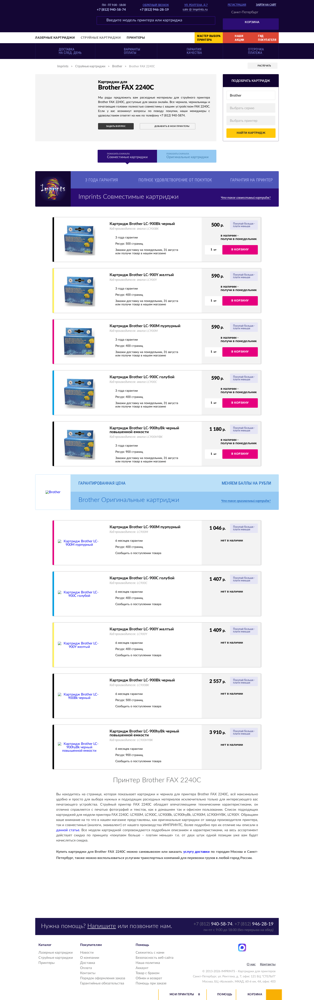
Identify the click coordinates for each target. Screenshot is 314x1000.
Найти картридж (251, 133)
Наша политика (148, 963)
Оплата (86, 968)
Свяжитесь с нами (150, 952)
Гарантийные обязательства (102, 983)
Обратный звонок (156, 5)
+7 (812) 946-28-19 (154, 9)
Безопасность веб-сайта (154, 957)
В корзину (240, 249)
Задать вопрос (116, 126)
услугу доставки (196, 851)
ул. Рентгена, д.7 (196, 5)
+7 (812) (213, 924)
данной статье (67, 830)
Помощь (224, 994)
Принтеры (136, 37)
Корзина (252, 22)
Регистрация (237, 5)
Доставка (87, 963)
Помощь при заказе (151, 983)
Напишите (101, 926)
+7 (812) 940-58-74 (111, 9)
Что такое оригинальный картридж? (246, 501)
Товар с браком (147, 973)
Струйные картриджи (101, 37)
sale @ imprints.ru (195, 9)
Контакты (87, 973)
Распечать (264, 66)
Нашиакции (239, 37)
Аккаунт (142, 968)
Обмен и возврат (149, 978)
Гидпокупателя (267, 37)
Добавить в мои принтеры (171, 126)
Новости (87, 952)
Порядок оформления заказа (102, 978)
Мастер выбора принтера (209, 37)
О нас (251, 964)
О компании (89, 957)
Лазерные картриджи (55, 37)
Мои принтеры (182, 994)
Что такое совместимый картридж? (246, 197)
